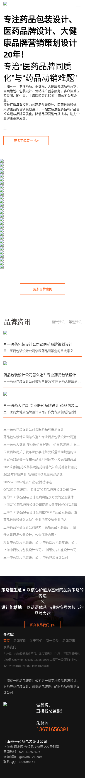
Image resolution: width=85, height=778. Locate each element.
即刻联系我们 (42, 625)
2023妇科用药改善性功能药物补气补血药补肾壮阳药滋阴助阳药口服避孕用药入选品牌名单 (42, 467)
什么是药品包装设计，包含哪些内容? (29, 535)
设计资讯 (58, 322)
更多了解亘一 (26, 140)
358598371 (27, 762)
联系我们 (9, 647)
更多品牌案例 (42, 289)
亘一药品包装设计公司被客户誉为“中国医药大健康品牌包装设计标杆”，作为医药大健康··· (42, 381)
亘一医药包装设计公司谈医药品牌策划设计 (37, 344)
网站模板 (43, 666)
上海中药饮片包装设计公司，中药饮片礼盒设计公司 (39, 550)
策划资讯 (75, 322)
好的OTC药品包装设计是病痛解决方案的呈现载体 (38, 497)
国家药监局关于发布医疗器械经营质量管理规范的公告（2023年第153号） (42, 452)
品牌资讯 (68, 640)
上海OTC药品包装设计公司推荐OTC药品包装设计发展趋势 (42, 512)
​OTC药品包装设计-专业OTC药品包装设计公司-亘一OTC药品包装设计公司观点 (42, 489)
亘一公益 (52, 640)
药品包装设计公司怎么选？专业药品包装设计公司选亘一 (42, 375)
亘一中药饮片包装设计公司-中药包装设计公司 (35, 557)
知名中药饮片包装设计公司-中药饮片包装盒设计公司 (40, 542)
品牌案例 (19, 640)
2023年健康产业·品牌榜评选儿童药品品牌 (33, 474)
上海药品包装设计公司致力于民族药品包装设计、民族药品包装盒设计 (42, 527)
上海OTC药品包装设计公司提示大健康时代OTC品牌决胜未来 (42, 504)
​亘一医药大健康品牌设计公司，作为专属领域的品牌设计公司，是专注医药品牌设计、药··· (42, 412)
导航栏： (9, 634)
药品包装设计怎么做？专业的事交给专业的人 (35, 520)
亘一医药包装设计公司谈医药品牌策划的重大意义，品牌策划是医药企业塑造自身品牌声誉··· (42, 351)
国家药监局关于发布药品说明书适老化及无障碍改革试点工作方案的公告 (42, 459)
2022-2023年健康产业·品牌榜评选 (27, 482)
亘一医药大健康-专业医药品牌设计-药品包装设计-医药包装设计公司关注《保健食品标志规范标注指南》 (42, 405)
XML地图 (31, 666)
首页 (6, 640)
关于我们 (36, 640)
